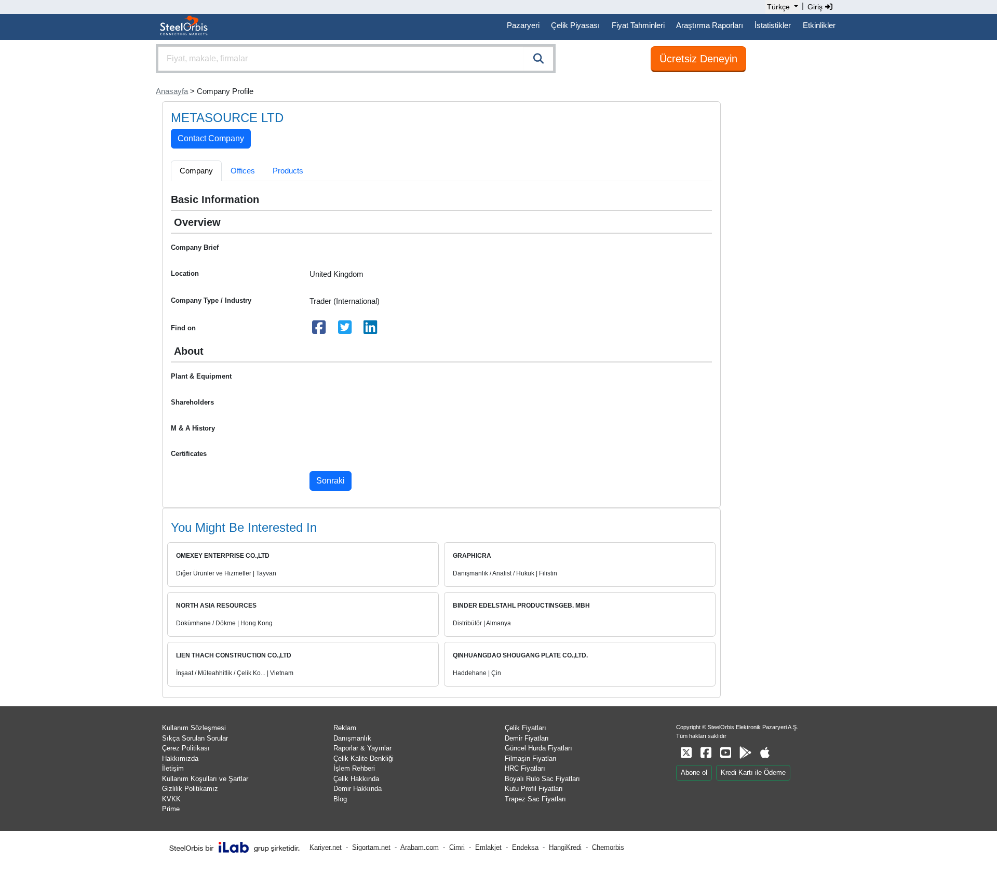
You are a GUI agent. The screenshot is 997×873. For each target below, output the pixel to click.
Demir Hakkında (357, 789)
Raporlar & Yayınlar (362, 748)
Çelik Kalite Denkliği (363, 758)
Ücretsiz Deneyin (698, 58)
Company (196, 170)
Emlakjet (488, 847)
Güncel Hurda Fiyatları (538, 748)
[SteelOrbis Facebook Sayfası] (705, 753)
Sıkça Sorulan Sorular (195, 738)
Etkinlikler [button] (819, 25)
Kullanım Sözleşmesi (194, 728)
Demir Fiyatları (527, 738)
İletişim (173, 768)
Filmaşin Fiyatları (531, 758)
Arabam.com (419, 847)
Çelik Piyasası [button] (575, 25)
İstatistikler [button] (773, 25)
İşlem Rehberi (354, 768)
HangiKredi (565, 847)
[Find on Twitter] (345, 330)
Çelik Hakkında (356, 779)
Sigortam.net (371, 847)
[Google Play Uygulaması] (745, 753)
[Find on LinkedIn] (371, 330)
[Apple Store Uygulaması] (765, 753)
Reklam (344, 728)
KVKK (171, 799)
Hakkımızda (180, 758)
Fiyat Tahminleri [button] (638, 25)
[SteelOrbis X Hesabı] (686, 753)
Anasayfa (172, 91)
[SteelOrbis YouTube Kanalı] (725, 753)
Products (288, 170)
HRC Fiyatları (525, 768)
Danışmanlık (352, 738)
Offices (243, 170)
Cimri (457, 847)
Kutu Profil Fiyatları (534, 789)
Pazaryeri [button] (523, 25)
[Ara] (538, 58)
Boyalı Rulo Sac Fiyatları (542, 779)
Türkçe (778, 7)
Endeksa (525, 847)
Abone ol (694, 772)
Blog (340, 799)
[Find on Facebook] (319, 330)
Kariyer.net (325, 847)
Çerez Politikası (186, 748)
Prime (171, 809)
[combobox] (356, 58)
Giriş (816, 7)
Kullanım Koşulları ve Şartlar (205, 779)
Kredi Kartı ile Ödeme (753, 772)
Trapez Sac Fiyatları (535, 799)
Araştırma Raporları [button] (709, 25)
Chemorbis (608, 847)
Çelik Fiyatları (525, 728)
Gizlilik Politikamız (190, 789)
